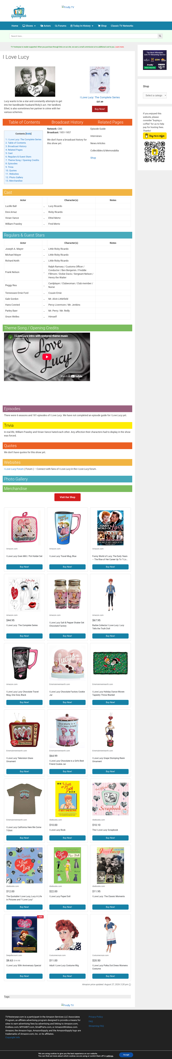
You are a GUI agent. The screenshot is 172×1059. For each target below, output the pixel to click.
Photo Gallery (14, 177)
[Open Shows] (35, 26)
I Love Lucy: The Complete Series (23, 139)
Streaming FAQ (96, 1026)
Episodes (11, 163)
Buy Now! (100, 109)
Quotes (11, 170)
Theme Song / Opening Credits (22, 160)
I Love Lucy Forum (14, 469)
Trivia (9, 167)
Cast (9, 153)
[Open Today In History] (92, 26)
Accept (126, 1054)
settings (109, 1056)
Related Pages (14, 149)
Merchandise (14, 180)
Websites (12, 174)
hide (28, 133)
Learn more (119, 47)
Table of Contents (16, 142)
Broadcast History (16, 146)
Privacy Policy (96, 1016)
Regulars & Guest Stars (18, 156)
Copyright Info (12, 1037)
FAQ (91, 1021)
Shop (93, 157)
